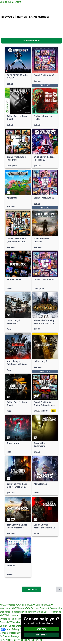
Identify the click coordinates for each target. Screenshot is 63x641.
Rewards (4, 622)
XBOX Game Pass (38, 604)
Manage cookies (19, 636)
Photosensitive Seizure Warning (27, 611)
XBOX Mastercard (18, 622)
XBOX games (22, 604)
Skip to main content (10, 1)
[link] (18, 67)
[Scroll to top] (59, 589)
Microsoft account (15, 615)
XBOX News (18, 608)
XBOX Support (32, 608)
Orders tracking (8, 618)
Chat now (41, 628)
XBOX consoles (7, 604)
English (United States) (11, 625)
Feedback (44, 608)
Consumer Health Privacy (13, 632)
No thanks (41, 634)
